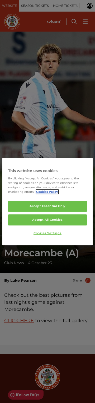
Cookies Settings (47, 233)
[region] (47, 201)
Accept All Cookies (47, 219)
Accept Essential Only (47, 206)
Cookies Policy (47, 192)
